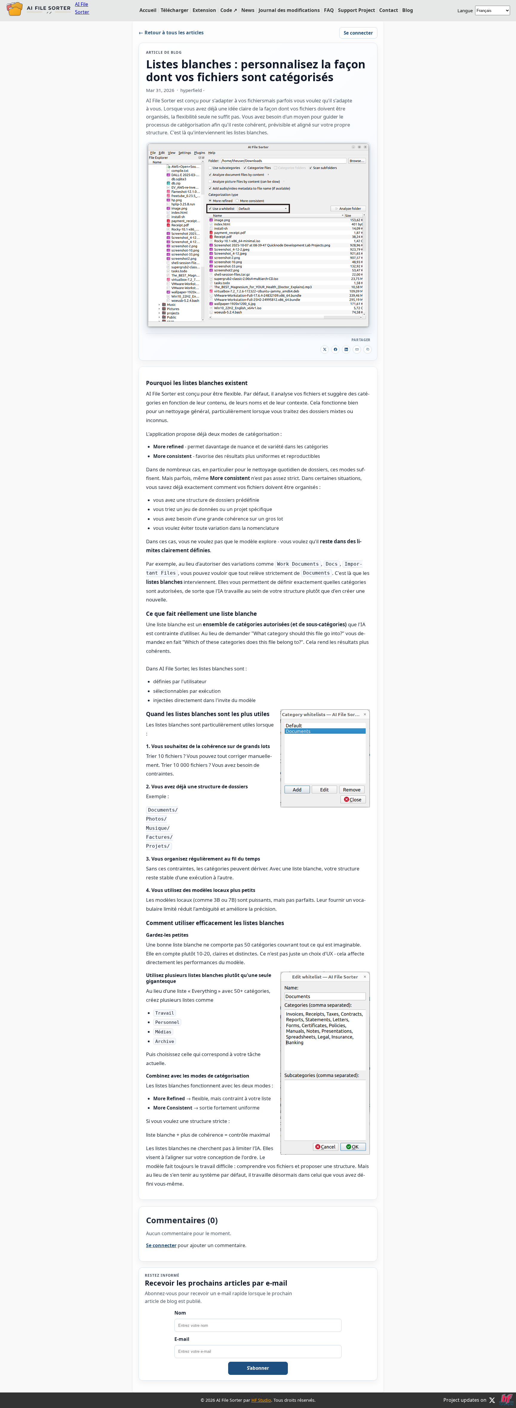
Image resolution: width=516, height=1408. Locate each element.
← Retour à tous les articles (171, 32)
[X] (324, 349)
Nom (180, 1312)
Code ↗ (228, 10)
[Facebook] (335, 349)
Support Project (356, 10)
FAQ (329, 10)
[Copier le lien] (367, 349)
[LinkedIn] (346, 349)
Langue (465, 10)
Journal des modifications (289, 10)
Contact (388, 10)
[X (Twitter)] (492, 1400)
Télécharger (174, 10)
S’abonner (258, 1368)
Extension (204, 10)
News (247, 10)
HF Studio (261, 1400)
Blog (407, 10)
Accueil (147, 10)
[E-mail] (357, 349)
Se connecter (358, 33)
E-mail (181, 1339)
